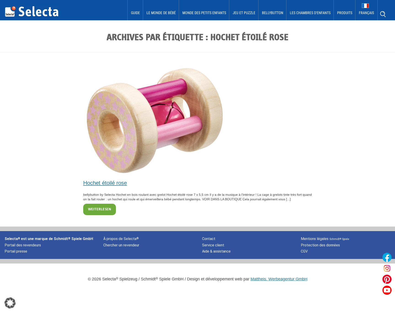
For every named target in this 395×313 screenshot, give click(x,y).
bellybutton (272, 13)
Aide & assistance (216, 251)
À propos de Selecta (121, 239)
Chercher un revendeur (121, 245)
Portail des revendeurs (23, 245)
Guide (135, 13)
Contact (208, 239)
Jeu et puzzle (244, 13)
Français (366, 13)
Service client (213, 245)
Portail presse (16, 251)
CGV (304, 251)
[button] (10, 303)
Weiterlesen (99, 209)
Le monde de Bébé (161, 13)
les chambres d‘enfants (310, 13)
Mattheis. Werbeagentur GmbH (279, 279)
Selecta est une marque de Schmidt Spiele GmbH (49, 239)
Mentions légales (325, 239)
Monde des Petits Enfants (204, 13)
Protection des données (320, 245)
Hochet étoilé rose (105, 183)
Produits (344, 13)
